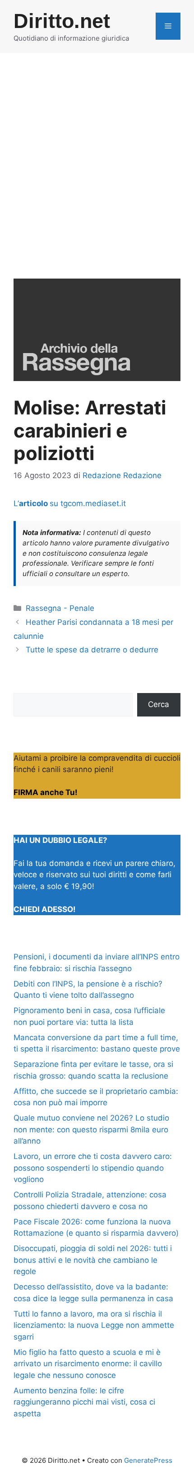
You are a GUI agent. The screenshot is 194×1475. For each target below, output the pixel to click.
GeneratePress (148, 1460)
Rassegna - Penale (60, 608)
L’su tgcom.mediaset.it (70, 503)
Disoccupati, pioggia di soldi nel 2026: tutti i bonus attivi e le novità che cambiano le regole (93, 1260)
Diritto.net (62, 21)
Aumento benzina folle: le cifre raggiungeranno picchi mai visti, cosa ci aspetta (84, 1402)
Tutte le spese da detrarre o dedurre (92, 649)
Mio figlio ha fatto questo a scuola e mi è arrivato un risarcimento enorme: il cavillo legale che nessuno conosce (88, 1364)
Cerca (158, 704)
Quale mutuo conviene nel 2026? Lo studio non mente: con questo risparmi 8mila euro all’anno (91, 1129)
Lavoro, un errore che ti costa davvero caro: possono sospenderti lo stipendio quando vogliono (93, 1168)
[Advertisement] (97, 154)
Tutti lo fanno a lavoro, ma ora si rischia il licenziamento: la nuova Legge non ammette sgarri (94, 1325)
